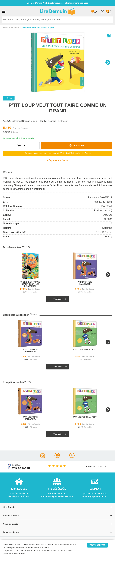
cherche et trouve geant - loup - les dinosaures (30, 284)
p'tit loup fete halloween (85, 283)
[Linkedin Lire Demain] (72, 457)
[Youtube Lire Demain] (57, 457)
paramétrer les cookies (14, 553)
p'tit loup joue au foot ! (84, 350)
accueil (5, 28)
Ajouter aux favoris (59, 160)
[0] (95, 12)
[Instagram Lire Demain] (42, 457)
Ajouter (78, 146)
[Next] (108, 62)
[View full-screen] (109, 35)
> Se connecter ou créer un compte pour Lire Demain (57, 153)
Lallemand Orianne (21, 121)
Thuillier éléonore (48, 121)
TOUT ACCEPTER (97, 545)
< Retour (8, 98)
